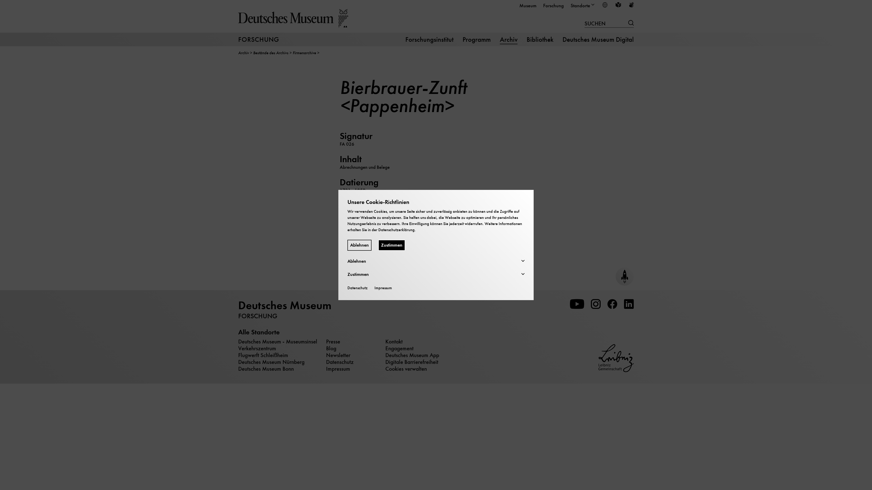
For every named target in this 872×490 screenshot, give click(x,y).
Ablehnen (359, 245)
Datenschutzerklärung (396, 229)
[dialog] (436, 245)
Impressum (383, 287)
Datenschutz (357, 287)
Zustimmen (391, 245)
